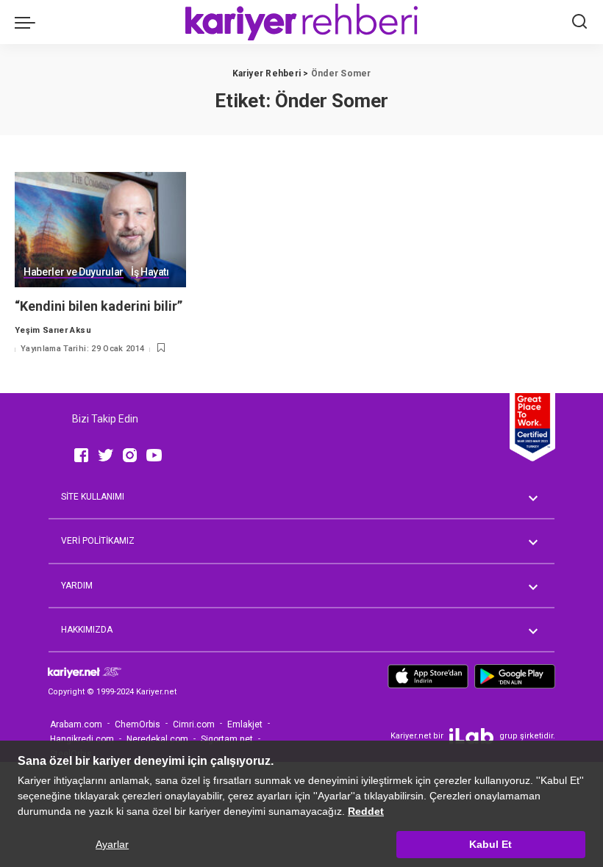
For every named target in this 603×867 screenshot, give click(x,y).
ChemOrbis (137, 724)
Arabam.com (76, 724)
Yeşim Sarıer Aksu (53, 330)
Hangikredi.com (82, 739)
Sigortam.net (227, 739)
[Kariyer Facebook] (81, 455)
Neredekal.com (157, 739)
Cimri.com (194, 724)
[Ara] (579, 22)
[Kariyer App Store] (428, 681)
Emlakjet (245, 724)
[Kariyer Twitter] (105, 455)
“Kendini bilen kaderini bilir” (98, 306)
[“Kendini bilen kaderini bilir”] (100, 230)
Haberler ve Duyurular (74, 272)
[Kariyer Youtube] (154, 455)
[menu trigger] (29, 22)
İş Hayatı (150, 272)
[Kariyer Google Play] (514, 681)
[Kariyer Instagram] (130, 455)
